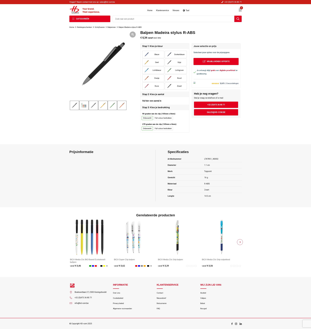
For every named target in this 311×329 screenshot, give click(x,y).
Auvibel (203, 293)
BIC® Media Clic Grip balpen (170, 260)
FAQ (158, 308)
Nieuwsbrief (161, 298)
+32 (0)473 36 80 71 (233, 2)
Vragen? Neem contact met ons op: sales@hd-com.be (92, 2)
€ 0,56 (207, 265)
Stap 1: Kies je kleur (152, 46)
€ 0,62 (119, 265)
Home (71, 27)
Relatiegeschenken (84, 27)
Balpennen (112, 27)
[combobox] (173, 19)
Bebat (202, 303)
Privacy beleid (118, 303)
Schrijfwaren (100, 27)
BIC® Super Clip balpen (124, 260)
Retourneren (162, 303)
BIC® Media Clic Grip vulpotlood (216, 260)
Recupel (203, 308)
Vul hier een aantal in (151, 101)
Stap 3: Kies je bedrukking (156, 107)
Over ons (116, 293)
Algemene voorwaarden (122, 308)
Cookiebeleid (118, 298)
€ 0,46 (75, 265)
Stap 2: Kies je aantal (153, 94)
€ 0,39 (163, 265)
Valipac (203, 298)
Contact (160, 293)
